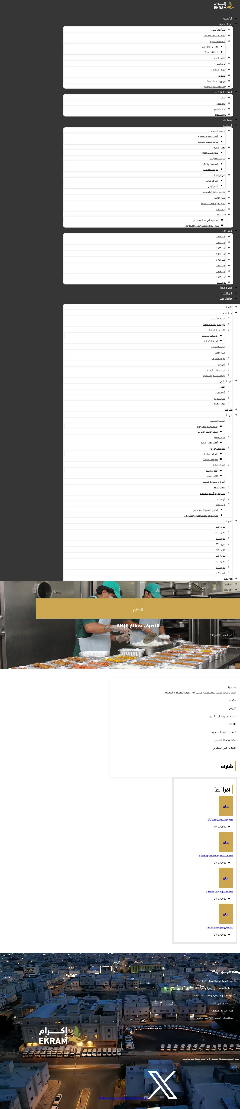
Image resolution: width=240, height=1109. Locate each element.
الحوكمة (227, 124)
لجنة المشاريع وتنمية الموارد (219, 891)
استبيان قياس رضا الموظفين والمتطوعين (202, 225)
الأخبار (222, 97)
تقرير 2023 (220, 248)
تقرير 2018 (220, 277)
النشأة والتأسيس (218, 29)
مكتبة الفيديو (219, 109)
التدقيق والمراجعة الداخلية (220, 927)
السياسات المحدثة (210, 169)
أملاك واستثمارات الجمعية (214, 192)
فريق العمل (220, 63)
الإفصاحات (220, 209)
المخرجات (227, 230)
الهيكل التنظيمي (218, 69)
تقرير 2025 (220, 236)
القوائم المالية (219, 175)
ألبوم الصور (220, 103)
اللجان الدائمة (219, 197)
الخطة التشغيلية (211, 52)
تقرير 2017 (221, 282)
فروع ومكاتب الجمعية (216, 81)
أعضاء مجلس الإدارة (210, 152)
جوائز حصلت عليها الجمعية (215, 86)
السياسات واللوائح (217, 158)
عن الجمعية (225, 23)
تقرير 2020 (220, 265)
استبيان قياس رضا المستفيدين (205, 220)
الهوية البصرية (220, 114)
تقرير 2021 (220, 259)
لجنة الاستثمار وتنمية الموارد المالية (216, 855)
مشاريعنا (227, 119)
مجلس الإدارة (219, 147)
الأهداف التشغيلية (217, 41)
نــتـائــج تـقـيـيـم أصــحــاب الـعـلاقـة (213, 203)
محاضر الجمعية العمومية (208, 142)
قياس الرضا (221, 214)
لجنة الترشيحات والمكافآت (220, 819)
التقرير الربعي (213, 186)
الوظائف (227, 292)
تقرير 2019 (220, 271)
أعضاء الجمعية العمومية (208, 136)
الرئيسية (227, 18)
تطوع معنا (226, 287)
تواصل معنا (226, 298)
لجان (226, 806)
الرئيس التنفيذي (218, 58)
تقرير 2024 (220, 242)
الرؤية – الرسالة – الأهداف (214, 35)
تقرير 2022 (220, 254)
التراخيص (221, 75)
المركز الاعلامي (223, 91)
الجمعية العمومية (218, 131)
